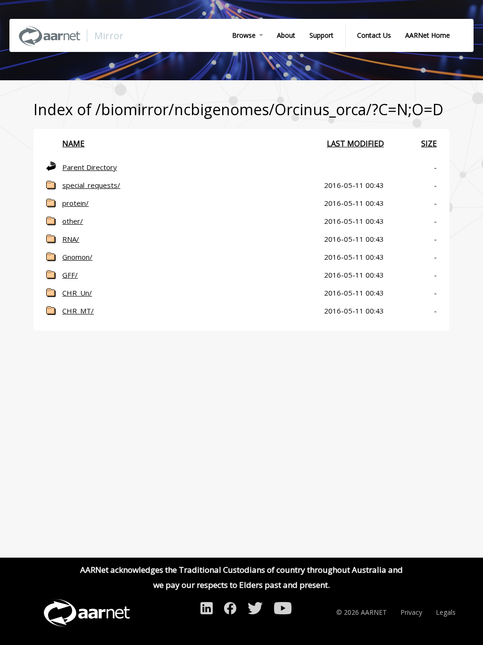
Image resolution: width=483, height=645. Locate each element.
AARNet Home (427, 35)
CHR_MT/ (78, 310)
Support (321, 35)
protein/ (75, 203)
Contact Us (374, 35)
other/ (72, 221)
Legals (446, 612)
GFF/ (70, 275)
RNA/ (70, 239)
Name (73, 143)
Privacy (411, 612)
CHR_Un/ (77, 292)
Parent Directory (89, 167)
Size (429, 143)
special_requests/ (91, 185)
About (286, 35)
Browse (244, 35)
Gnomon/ (77, 257)
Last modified (355, 143)
